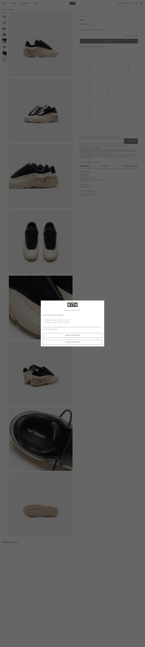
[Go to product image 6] (4, 47)
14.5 (128, 94)
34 (89, 52)
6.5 (89, 118)
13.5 (89, 94)
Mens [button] (14, 3)
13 (128, 88)
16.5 (89, 106)
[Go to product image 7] (4, 53)
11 (108, 82)
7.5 (128, 118)
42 (128, 64)
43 (89, 70)
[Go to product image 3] (4, 28)
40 (89, 64)
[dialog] (72, 323)
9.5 (89, 130)
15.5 (108, 100)
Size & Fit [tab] (105, 166)
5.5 (109, 112)
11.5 (128, 82)
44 (108, 70)
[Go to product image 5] (4, 41)
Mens (11, 10)
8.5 (109, 124)
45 (128, 70)
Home (4, 10)
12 (89, 88)
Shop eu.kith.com (72, 335)
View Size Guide (131, 36)
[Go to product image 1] (4, 16)
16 (128, 100)
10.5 (89, 82)
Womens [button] (25, 3)
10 (128, 76)
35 (109, 52)
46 (89, 76)
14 (108, 94)
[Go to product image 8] (4, 59)
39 (128, 58)
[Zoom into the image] (40, 44)
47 (108, 76)
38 (109, 58)
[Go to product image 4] (4, 34)
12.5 (108, 88)
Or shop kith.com (72, 342)
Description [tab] (84, 166)
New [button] (5, 3)
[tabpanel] (109, 183)
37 (89, 58)
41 (108, 64)
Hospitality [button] (123, 3)
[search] (137, 3)
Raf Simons (84, 16)
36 (128, 52)
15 (89, 100)
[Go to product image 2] (4, 22)
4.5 (129, 106)
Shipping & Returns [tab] (130, 166)
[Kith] (72, 3)
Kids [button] (36, 3)
